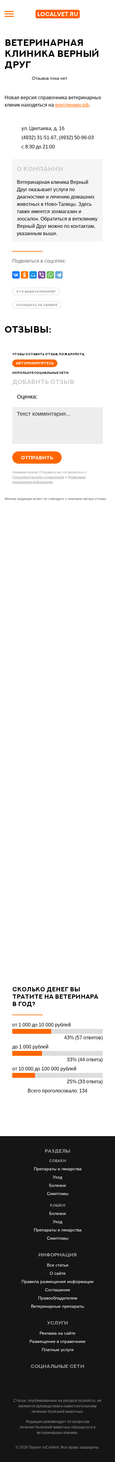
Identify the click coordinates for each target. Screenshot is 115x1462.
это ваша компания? (36, 291)
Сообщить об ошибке (36, 304)
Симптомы (57, 1193)
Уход (57, 1177)
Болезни (57, 1185)
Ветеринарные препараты (57, 1306)
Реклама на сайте (57, 1333)
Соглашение (57, 1289)
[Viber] (41, 275)
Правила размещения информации (57, 1281)
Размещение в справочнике (57, 1341)
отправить (37, 457)
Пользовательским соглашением (38, 477)
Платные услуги (58, 1349)
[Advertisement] (57, 738)
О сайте (58, 1273)
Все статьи (57, 1265)
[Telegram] (59, 275)
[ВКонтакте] (16, 275)
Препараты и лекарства (58, 1168)
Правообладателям (57, 1298)
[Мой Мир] (33, 275)
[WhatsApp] (50, 275)
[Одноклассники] (24, 275)
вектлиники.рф (72, 105)
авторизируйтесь (35, 363)
